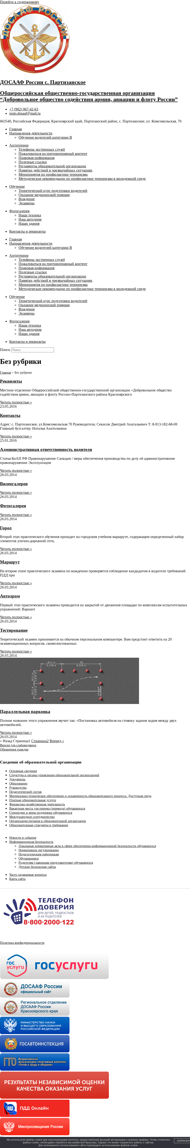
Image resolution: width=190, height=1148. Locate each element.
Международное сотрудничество (32, 817)
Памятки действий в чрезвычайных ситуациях (55, 170)
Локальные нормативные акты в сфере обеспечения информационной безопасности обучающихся (87, 846)
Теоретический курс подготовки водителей (53, 191)
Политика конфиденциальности (22, 943)
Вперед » (57, 741)
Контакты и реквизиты (27, 231)
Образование (18, 783)
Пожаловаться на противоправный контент (53, 154)
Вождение (27, 199)
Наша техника (30, 215)
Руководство (18, 787)
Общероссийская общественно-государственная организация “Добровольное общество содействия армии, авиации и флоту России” (89, 96)
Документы (17, 779)
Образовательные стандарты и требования (38, 825)
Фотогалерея (19, 211)
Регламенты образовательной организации (52, 166)
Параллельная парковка (25, 711)
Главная (15, 129)
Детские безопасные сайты (37, 867)
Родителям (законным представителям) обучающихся (56, 862)
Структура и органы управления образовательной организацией (54, 775)
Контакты (10, 415)
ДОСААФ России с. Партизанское (43, 82)
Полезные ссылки (33, 162)
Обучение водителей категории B (45, 137)
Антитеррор (18, 145)
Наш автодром (30, 219)
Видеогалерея (14, 483)
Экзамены (27, 203)
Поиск (5, 350)
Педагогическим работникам (39, 854)
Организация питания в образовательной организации (47, 821)
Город (6, 528)
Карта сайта (17, 879)
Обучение (17, 186)
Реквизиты (11, 381)
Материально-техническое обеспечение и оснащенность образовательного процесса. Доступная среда (80, 796)
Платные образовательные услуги (32, 800)
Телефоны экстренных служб (42, 149)
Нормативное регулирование (39, 850)
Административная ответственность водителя (46, 449)
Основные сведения (23, 771)
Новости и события (22, 837)
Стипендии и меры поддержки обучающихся (40, 812)
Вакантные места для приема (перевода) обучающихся (47, 808)
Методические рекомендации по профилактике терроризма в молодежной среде (82, 179)
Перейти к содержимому (19, 2)
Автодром (10, 596)
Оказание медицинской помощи (44, 195)
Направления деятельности (30, 133)
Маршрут (10, 562)
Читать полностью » (16, 402)
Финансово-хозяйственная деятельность (37, 804)
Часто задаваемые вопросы (28, 874)
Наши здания (29, 223)
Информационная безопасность (31, 842)
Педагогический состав (25, 792)
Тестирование (14, 630)
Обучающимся (28, 858)
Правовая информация (36, 158)
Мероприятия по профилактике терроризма (53, 174)
